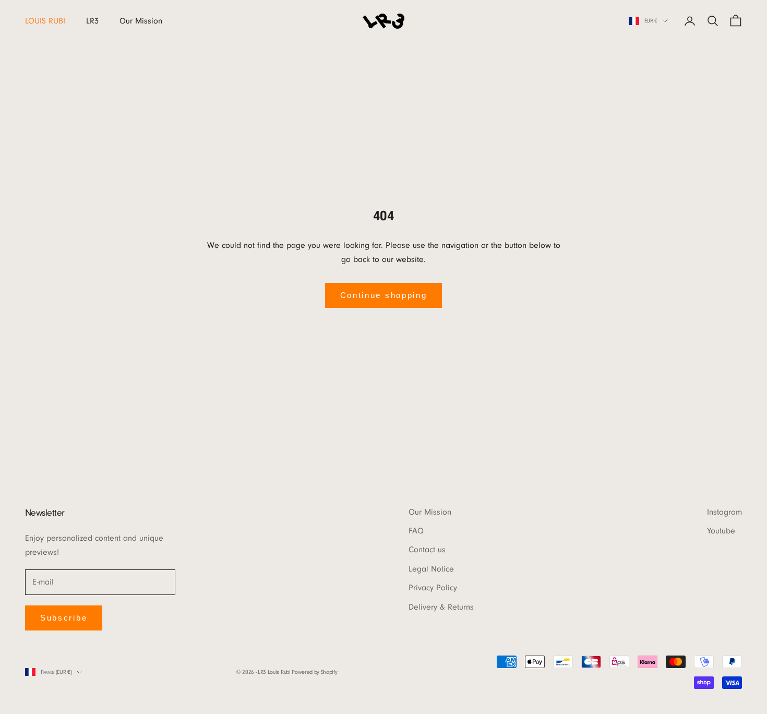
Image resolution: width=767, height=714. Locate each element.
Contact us (427, 549)
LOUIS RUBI (45, 21)
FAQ (416, 531)
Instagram (724, 512)
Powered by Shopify (314, 672)
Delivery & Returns (441, 607)
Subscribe (63, 617)
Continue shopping (383, 295)
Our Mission (140, 21)
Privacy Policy (433, 587)
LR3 (92, 21)
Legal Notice (431, 569)
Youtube (721, 531)
